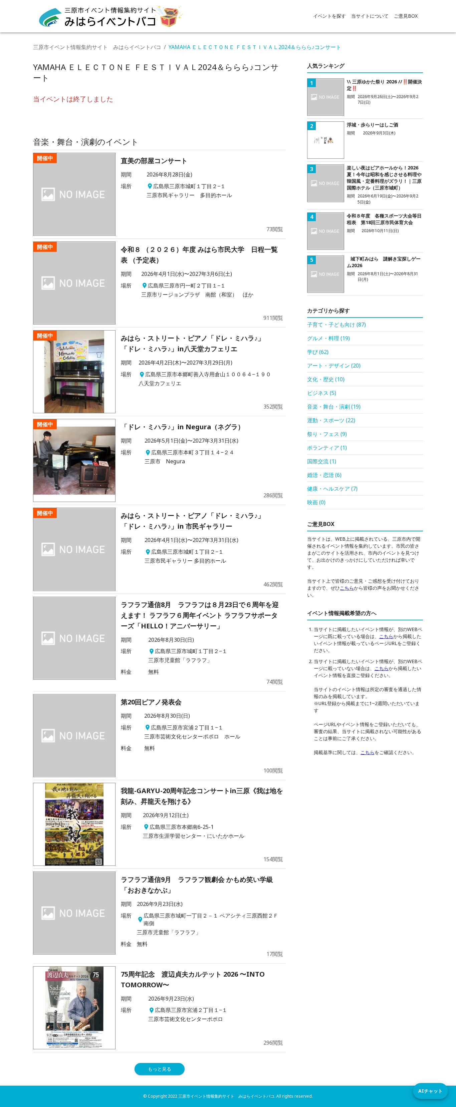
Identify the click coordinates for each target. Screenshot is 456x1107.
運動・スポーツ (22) (331, 420)
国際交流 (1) (321, 461)
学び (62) (317, 352)
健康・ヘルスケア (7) (332, 488)
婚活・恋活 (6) (324, 475)
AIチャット (430, 1091)
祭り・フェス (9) (327, 434)
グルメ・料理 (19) (328, 338)
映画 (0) (316, 502)
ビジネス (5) (321, 393)
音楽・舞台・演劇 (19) (334, 406)
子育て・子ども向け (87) (336, 324)
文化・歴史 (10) (326, 379)
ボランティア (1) (327, 447)
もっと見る (159, 1069)
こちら (347, 588)
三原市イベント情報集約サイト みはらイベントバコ (97, 47)
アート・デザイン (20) (334, 365)
